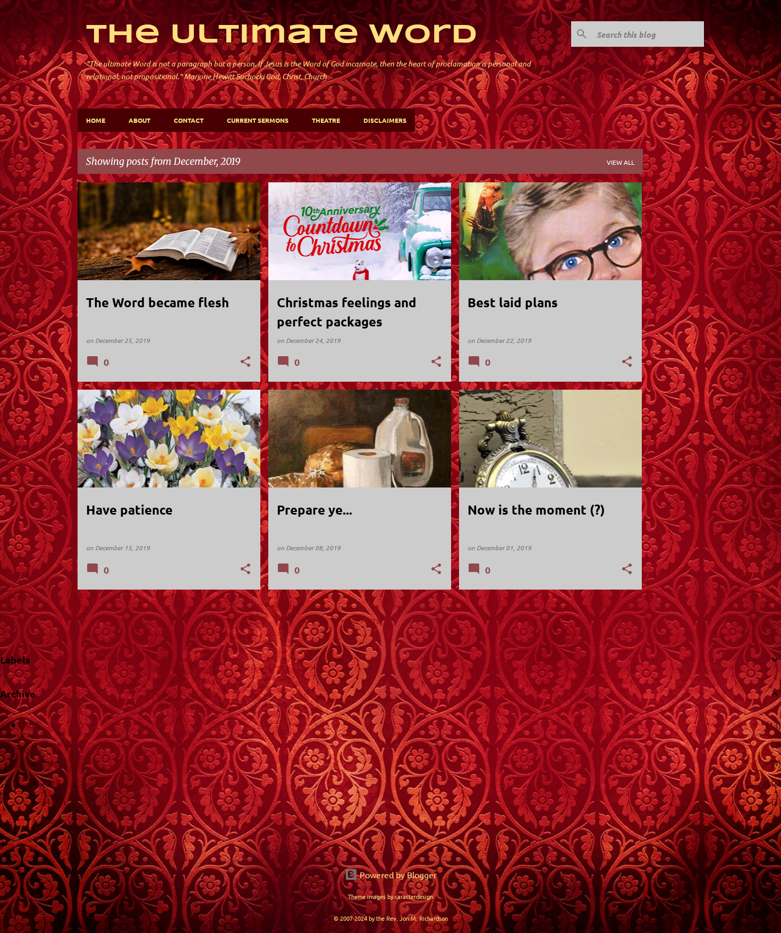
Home (95, 120)
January (57, 820)
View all (620, 162)
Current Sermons (257, 120)
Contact (188, 120)
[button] (245, 362)
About (139, 120)
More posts (360, 621)
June (52, 743)
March (54, 801)
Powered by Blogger (397, 874)
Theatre (326, 120)
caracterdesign (414, 896)
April (52, 782)
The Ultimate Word (281, 35)
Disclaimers (384, 120)
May (50, 763)
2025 (30, 724)
